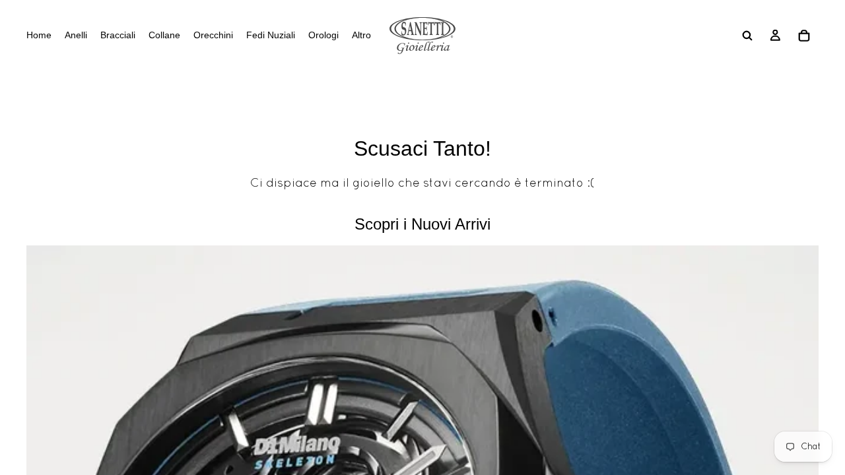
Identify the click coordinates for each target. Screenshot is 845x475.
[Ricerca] (747, 35)
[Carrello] (804, 35)
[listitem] (361, 36)
